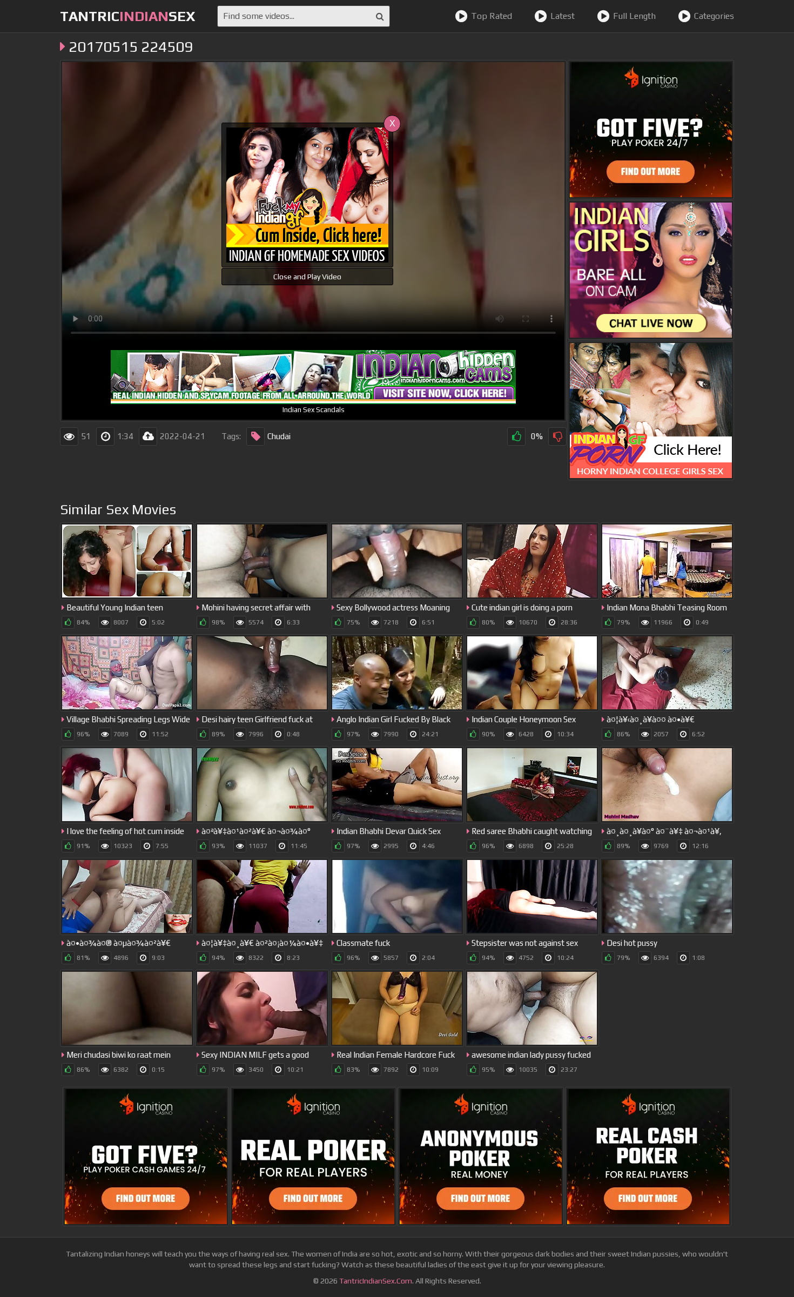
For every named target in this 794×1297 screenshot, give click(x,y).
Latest (562, 16)
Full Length (634, 16)
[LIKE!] (516, 436)
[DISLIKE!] (557, 436)
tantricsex (128, 16)
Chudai (279, 436)
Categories (714, 16)
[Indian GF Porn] (651, 410)
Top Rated (491, 16)
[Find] (380, 16)
